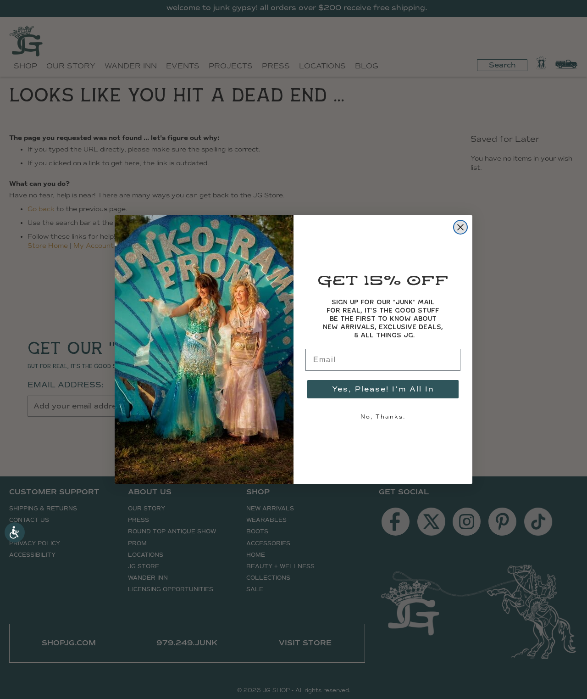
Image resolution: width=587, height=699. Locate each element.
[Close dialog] (460, 227)
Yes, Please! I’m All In (383, 389)
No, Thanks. (382, 417)
